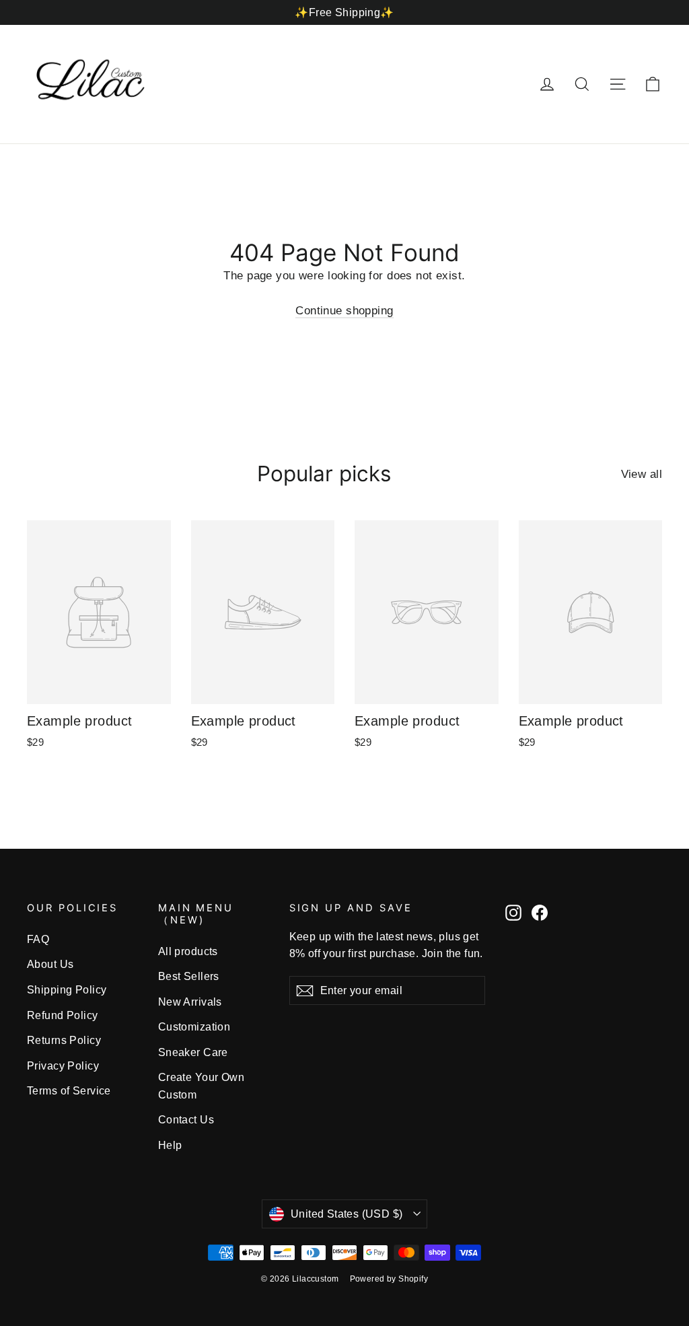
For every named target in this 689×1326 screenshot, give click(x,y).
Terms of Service (69, 1090)
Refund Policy (62, 1015)
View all (641, 474)
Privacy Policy (63, 1066)
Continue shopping (344, 310)
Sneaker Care (193, 1052)
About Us (50, 964)
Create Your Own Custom (201, 1086)
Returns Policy (64, 1040)
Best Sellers (188, 976)
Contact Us (186, 1119)
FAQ (38, 939)
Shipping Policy (66, 990)
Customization (194, 1027)
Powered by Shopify (389, 1279)
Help (170, 1145)
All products (188, 951)
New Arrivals (190, 1002)
